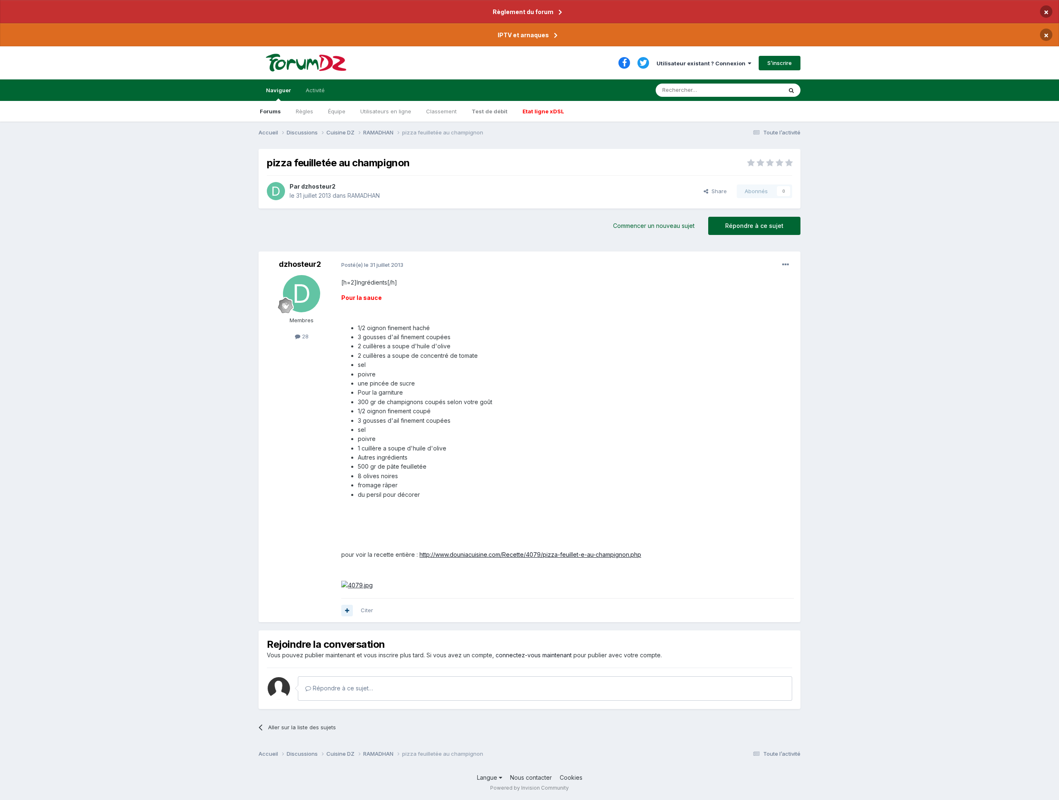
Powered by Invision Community (529, 788)
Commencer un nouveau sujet (654, 225)
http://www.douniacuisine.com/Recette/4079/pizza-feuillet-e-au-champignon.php (530, 554)
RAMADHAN (363, 195)
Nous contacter (531, 777)
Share (717, 191)
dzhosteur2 (318, 186)
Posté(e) (372, 264)
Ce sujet (761, 90)
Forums (270, 111)
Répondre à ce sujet (754, 225)
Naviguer (278, 90)
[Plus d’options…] (785, 265)
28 (304, 336)
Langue (488, 777)
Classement (441, 111)
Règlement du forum (523, 11)
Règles (304, 111)
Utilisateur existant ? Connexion (702, 63)
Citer (367, 610)
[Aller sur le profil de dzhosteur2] (276, 191)
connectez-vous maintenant (534, 655)
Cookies (571, 777)
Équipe (336, 111)
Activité (315, 90)
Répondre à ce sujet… (342, 688)
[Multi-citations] (347, 610)
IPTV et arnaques (523, 34)
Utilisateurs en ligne (385, 111)
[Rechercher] (791, 90)
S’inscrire (779, 63)
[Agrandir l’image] (357, 584)
